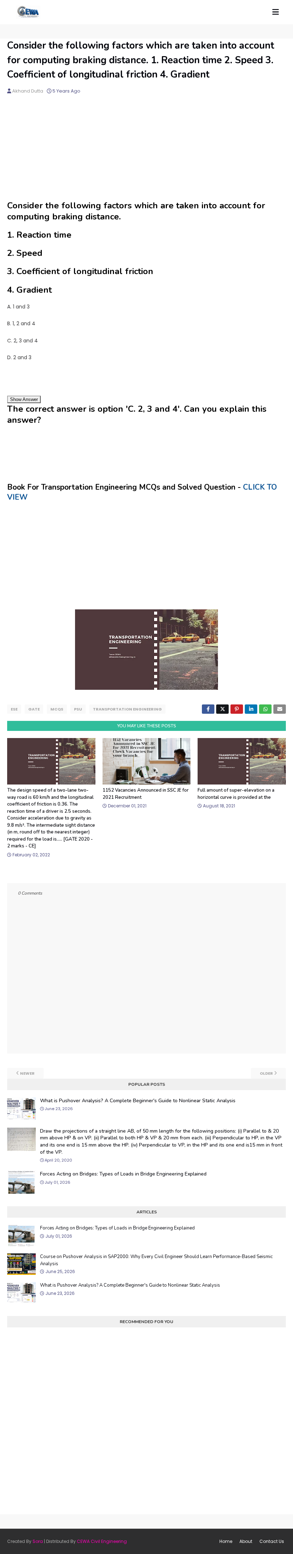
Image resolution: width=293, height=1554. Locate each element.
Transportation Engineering (127, 709)
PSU (78, 709)
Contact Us (271, 1541)
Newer (27, 1073)
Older (266, 1073)
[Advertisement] (146, 150)
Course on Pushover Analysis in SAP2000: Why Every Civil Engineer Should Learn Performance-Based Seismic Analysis (156, 1260)
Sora (38, 1541)
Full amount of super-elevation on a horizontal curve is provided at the (236, 794)
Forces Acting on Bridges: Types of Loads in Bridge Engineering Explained (123, 1174)
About (245, 1541)
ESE (14, 709)
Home (225, 1541)
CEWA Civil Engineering (102, 1541)
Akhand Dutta (27, 91)
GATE (34, 709)
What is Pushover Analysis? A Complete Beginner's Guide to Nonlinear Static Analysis (137, 1100)
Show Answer (24, 399)
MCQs (56, 709)
